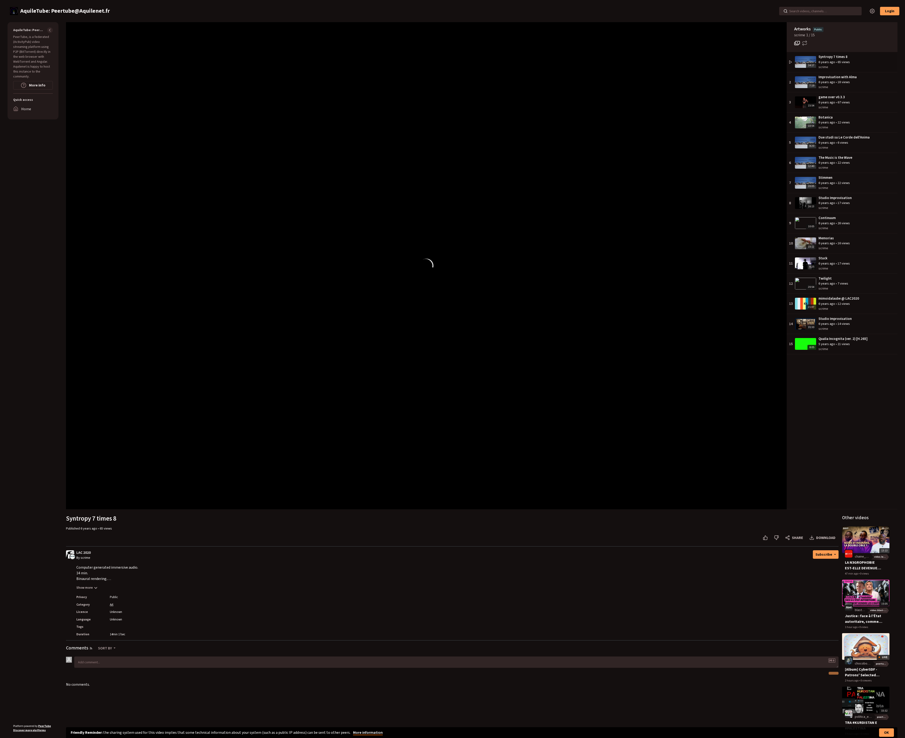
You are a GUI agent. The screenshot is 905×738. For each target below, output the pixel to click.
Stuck (823, 258)
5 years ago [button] (827, 344)
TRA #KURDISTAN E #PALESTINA (861, 725)
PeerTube (44, 726)
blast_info (862, 610)
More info (36, 85)
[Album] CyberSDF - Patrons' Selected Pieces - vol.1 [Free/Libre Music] (861, 672)
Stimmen (825, 177)
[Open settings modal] (872, 11)
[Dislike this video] (776, 538)
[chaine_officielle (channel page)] (848, 553)
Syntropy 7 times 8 (833, 56)
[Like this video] (765, 538)
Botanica (826, 117)
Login (889, 11)
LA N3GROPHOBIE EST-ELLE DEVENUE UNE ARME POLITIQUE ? (863, 565)
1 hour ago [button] (851, 627)
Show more (84, 587)
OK (886, 732)
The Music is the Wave (835, 157)
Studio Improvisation (835, 198)
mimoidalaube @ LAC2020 (839, 298)
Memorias (826, 238)
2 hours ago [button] (852, 681)
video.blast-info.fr (879, 610)
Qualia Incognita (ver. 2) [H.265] (843, 338)
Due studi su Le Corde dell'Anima (844, 137)
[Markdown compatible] (831, 660)
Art (111, 605)
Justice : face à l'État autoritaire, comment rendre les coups (863, 618)
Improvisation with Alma (838, 77)
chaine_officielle (866, 556)
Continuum (827, 218)
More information (368, 732)
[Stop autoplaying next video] (797, 43)
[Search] (785, 11)
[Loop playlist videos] (804, 43)
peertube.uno (883, 717)
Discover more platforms (29, 730)
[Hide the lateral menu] (50, 30)
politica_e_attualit (867, 716)
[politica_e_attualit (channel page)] (848, 714)
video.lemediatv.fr (881, 557)
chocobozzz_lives (867, 663)
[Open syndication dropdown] (91, 648)
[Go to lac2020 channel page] (72, 556)
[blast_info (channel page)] (848, 607)
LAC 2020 (83, 552)
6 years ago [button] (827, 62)
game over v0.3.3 (832, 97)
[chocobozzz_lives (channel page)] (848, 660)
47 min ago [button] (852, 574)
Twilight (825, 278)
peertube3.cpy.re (882, 663)
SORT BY (105, 648)
